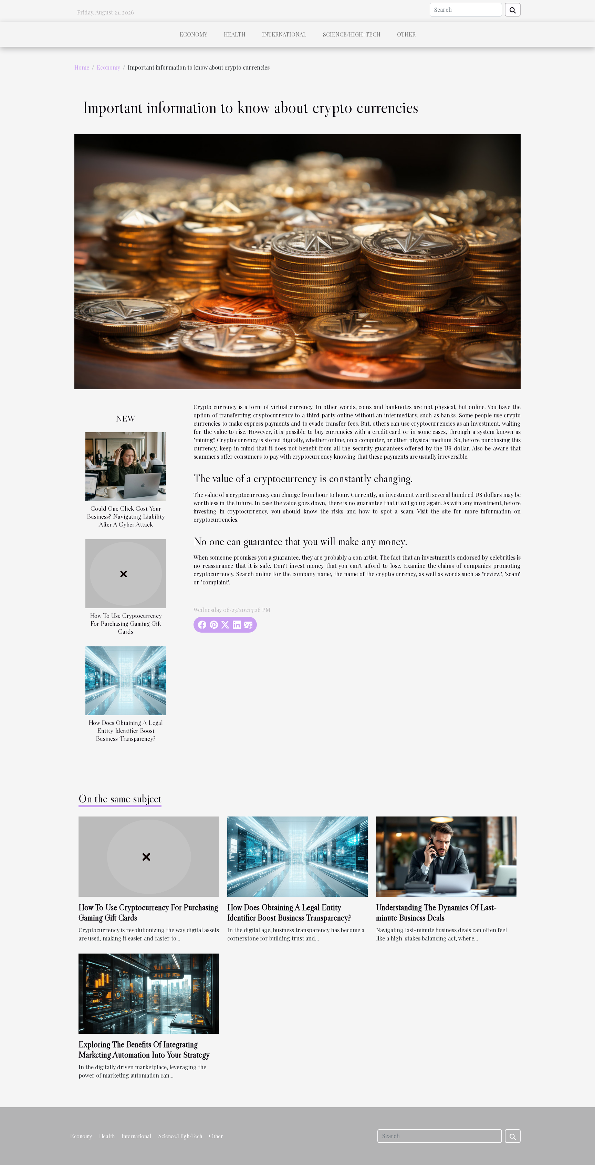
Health (235, 34)
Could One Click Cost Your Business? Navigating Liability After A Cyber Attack (126, 516)
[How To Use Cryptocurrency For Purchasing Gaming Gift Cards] (125, 572)
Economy (193, 34)
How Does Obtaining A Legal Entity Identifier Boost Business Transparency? (125, 730)
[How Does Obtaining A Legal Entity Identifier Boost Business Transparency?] (125, 680)
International (284, 34)
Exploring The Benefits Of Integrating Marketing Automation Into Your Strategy (144, 1049)
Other (406, 34)
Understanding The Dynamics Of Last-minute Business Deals (436, 912)
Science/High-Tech (351, 34)
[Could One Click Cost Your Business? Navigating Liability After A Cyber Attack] (125, 465)
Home (81, 67)
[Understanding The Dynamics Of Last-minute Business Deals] (446, 856)
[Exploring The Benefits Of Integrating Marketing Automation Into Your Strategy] (149, 993)
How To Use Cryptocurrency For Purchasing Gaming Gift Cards (126, 623)
